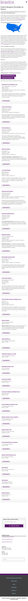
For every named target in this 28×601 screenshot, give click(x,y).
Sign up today (6, 44)
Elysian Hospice (5, 320)
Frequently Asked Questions (8, 536)
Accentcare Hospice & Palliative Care (11, 391)
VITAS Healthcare (6, 127)
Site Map (13, 598)
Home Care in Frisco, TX (7, 78)
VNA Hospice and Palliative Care (9, 84)
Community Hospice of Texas (9, 353)
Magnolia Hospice (6, 234)
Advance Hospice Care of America (10, 417)
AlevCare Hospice (6, 149)
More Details (6, 100)
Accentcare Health (6, 379)
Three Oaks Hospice (7, 106)
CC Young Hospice (6, 170)
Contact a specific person (7, 539)
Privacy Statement (6, 598)
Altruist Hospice (6, 492)
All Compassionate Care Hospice (10, 442)
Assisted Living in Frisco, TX (8, 75)
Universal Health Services (8, 213)
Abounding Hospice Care (8, 366)
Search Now (15, 526)
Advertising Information (7, 541)
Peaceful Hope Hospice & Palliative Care (11, 299)
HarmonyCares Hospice (7, 191)
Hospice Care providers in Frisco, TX (8, 51)
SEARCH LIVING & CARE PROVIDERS (10, 519)
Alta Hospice (5, 467)
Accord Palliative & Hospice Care (10, 404)
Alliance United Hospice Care (9, 455)
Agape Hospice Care (7, 429)
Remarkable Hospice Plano (8, 257)
